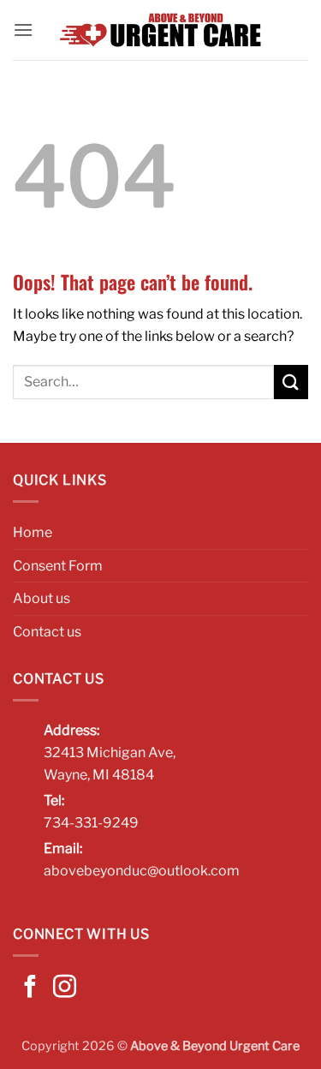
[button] (23, 30)
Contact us (47, 632)
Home (32, 532)
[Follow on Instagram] (64, 988)
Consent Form (58, 566)
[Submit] (291, 381)
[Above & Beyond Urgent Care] (161, 30)
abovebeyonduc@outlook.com (142, 871)
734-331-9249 (91, 823)
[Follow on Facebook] (30, 988)
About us (41, 598)
